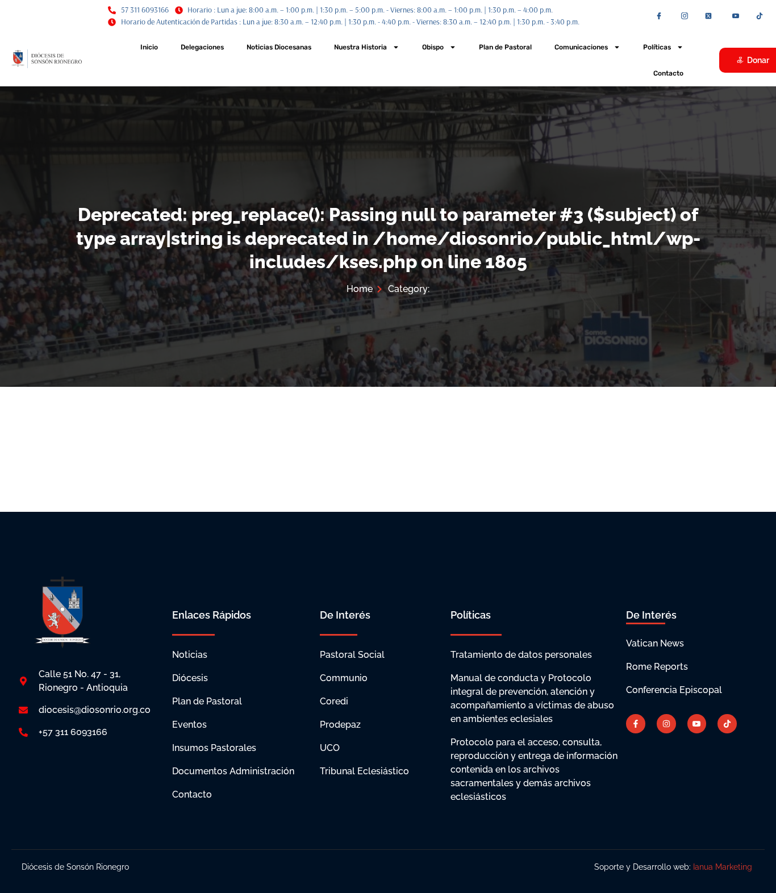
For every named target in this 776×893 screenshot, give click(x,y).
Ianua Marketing (723, 866)
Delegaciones (202, 47)
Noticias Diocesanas (279, 47)
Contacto (668, 73)
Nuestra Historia (360, 47)
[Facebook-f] (635, 723)
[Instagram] (666, 723)
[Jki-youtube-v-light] (697, 723)
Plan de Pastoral (505, 47)
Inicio (149, 47)
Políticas (657, 47)
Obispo (433, 47)
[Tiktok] (727, 723)
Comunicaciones (581, 47)
